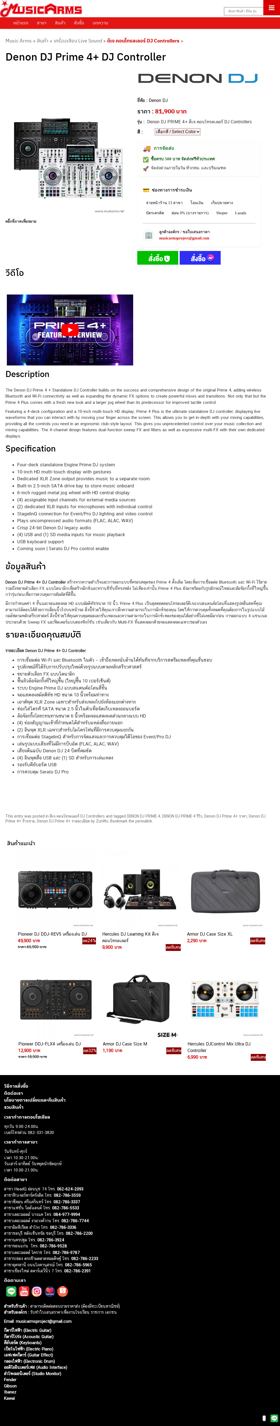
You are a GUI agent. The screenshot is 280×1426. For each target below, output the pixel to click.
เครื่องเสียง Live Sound (78, 41)
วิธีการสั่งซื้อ (16, 1086)
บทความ (100, 22)
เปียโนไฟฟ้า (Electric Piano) (28, 1349)
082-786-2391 (77, 1270)
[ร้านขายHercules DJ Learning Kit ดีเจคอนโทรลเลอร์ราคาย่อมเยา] (139, 889)
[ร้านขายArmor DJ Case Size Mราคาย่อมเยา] (140, 999)
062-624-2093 (70, 1189)
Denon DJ (158, 100)
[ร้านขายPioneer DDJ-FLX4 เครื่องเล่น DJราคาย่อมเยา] (55, 999)
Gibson (10, 1386)
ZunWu (102, 821)
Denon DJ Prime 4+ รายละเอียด (63, 821)
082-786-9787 (66, 1252)
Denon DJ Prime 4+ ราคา (225, 816)
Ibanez (10, 1392)
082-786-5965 (78, 1264)
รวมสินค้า (14, 1107)
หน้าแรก (20, 22)
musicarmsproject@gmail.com (184, 238)
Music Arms (18, 41)
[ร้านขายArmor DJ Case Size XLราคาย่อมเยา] (224, 889)
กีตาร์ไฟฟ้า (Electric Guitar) (27, 1330)
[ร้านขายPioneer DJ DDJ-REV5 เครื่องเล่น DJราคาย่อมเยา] (55, 889)
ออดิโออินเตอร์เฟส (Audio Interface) (35, 1367)
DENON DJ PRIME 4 (143, 816)
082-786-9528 (53, 1246)
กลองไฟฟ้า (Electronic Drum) (29, 1361)
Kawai (9, 1398)
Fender (10, 1379)
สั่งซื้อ (79, 22)
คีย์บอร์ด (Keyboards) (23, 1342)
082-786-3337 (67, 1201)
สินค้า (60, 22)
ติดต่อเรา (13, 1093)
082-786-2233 (84, 1258)
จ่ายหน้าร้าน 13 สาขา (164, 203)
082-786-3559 (67, 1195)
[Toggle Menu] (271, 7)
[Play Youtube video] (70, 330)
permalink (143, 821)
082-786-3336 (63, 1227)
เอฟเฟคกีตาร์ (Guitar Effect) (28, 1355)
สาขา (41, 22)
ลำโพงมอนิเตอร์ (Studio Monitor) (32, 1373)
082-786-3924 (50, 1240)
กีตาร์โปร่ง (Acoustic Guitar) (29, 1336)
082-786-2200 (79, 1233)
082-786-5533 (65, 1207)
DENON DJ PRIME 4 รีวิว (182, 816)
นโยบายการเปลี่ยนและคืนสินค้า (35, 1100)
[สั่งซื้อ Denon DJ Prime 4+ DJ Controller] (157, 259)
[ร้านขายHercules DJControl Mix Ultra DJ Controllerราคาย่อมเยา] (224, 999)
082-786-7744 (75, 1220)
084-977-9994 (67, 1214)
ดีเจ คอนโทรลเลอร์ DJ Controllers (143, 41)
